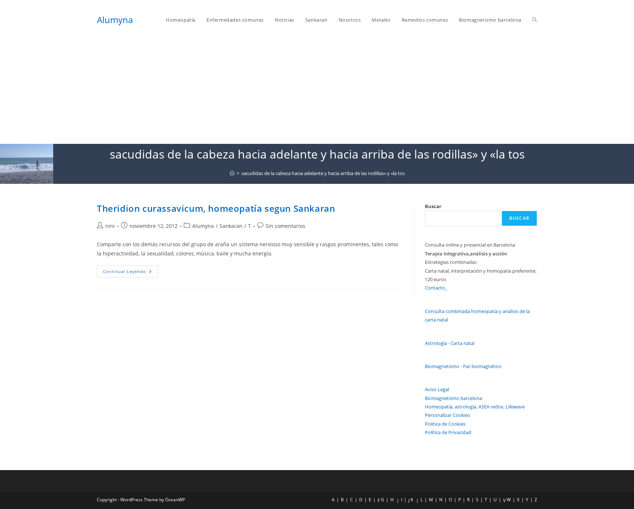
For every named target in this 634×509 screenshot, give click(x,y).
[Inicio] (232, 173)
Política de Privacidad (448, 432)
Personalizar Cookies (447, 415)
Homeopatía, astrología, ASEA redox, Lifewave (475, 406)
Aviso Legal (437, 389)
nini (110, 225)
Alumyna (115, 20)
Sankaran (231, 225)
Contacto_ (436, 287)
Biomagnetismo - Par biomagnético (463, 366)
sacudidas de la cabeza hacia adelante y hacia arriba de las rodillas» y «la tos (323, 173)
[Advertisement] (317, 88)
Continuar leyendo (130, 273)
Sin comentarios (285, 225)
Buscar (433, 206)
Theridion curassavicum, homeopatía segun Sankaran (216, 208)
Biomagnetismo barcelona (453, 398)
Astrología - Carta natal (449, 343)
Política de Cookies (445, 424)
